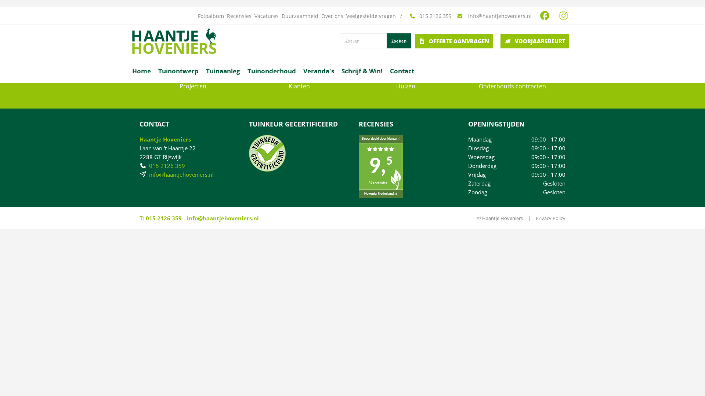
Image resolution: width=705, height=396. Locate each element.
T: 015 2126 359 (161, 218)
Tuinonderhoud (271, 71)
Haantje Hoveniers (165, 139)
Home (141, 71)
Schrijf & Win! (362, 71)
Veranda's (318, 71)
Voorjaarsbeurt (540, 41)
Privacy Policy (550, 218)
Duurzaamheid (300, 16)
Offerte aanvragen (459, 41)
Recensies (239, 16)
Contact (402, 71)
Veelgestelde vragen (371, 16)
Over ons (332, 16)
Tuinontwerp (178, 71)
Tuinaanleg (223, 71)
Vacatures (266, 16)
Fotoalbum (211, 16)
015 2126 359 (435, 16)
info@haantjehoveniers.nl (499, 16)
